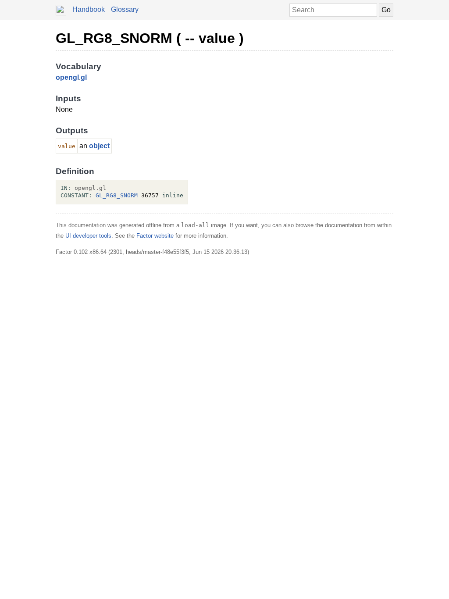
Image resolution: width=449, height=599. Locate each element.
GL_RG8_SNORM (117, 195)
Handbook (88, 9)
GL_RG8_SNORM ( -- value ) (150, 38)
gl (84, 77)
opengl (67, 77)
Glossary (125, 9)
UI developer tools (88, 235)
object (99, 146)
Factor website (155, 235)
